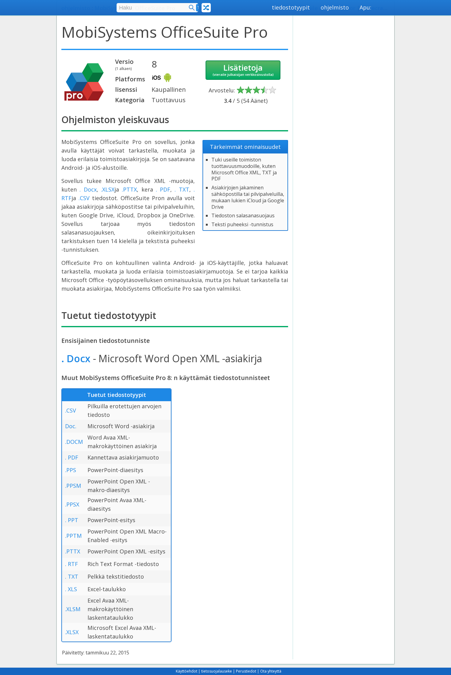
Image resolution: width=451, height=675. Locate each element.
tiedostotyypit (291, 7)
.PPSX (72, 504)
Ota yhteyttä (270, 671)
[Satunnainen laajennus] (206, 7)
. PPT (71, 520)
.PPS (70, 470)
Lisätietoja (243, 69)
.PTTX (129, 189)
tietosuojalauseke (216, 671)
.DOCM (74, 441)
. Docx (87, 189)
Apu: (365, 7)
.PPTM (73, 535)
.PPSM (73, 485)
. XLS (71, 589)
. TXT (182, 189)
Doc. (70, 426)
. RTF (71, 564)
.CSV (84, 198)
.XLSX (107, 189)
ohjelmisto (335, 7)
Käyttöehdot (186, 671)
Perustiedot (246, 671)
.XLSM (72, 609)
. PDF (163, 189)
